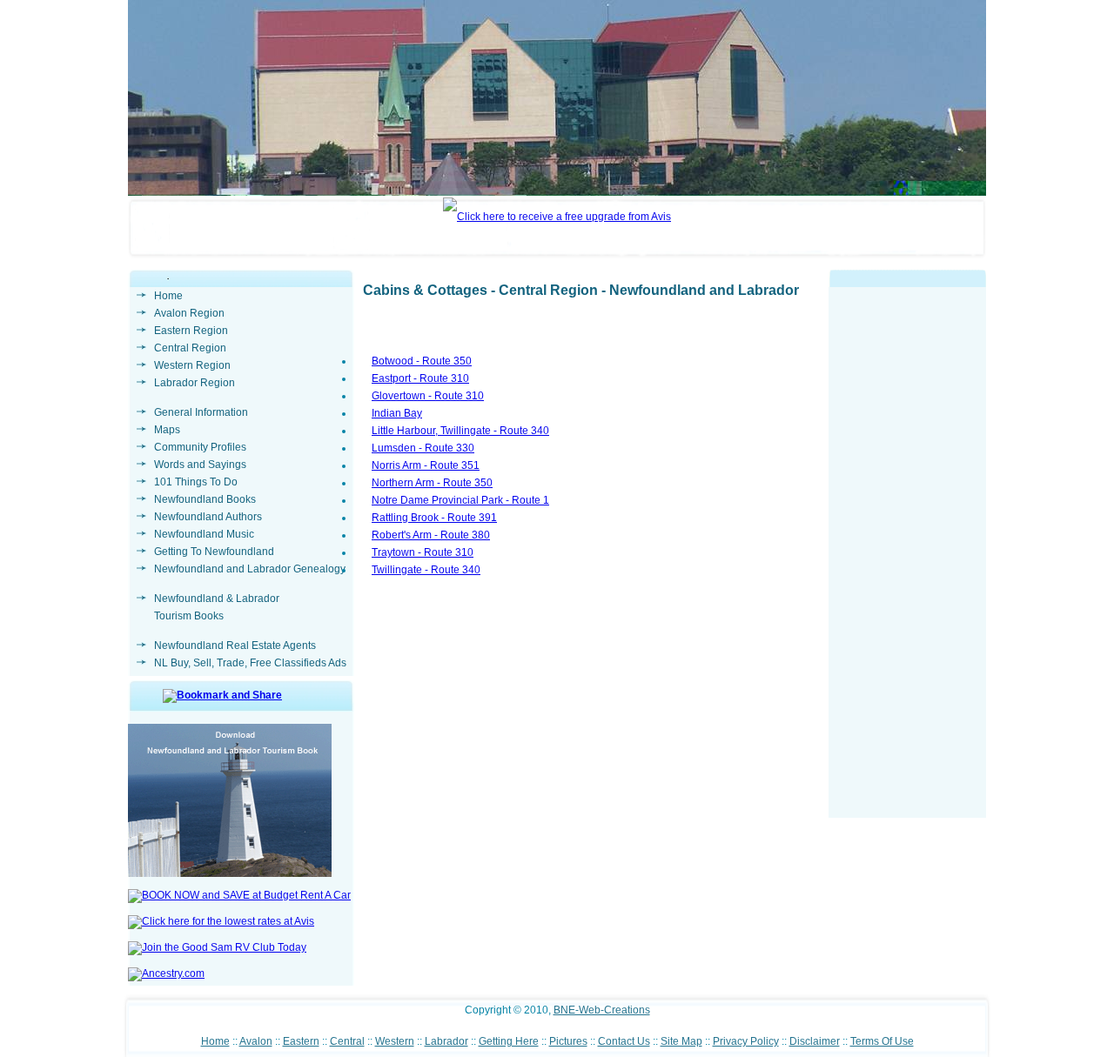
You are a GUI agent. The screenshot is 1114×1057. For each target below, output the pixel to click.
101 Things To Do (196, 482)
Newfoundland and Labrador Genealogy (250, 569)
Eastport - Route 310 (420, 378)
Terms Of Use (882, 1041)
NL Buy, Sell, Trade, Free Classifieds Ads (250, 663)
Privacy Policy (746, 1041)
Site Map (681, 1041)
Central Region (190, 348)
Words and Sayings (200, 464)
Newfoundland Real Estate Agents (235, 645)
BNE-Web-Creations (602, 1010)
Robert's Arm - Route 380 (431, 535)
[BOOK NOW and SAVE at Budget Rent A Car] (239, 895)
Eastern (301, 1041)
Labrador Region (194, 383)
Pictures (568, 1041)
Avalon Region (189, 313)
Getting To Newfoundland (214, 551)
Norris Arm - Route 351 (426, 465)
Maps (167, 430)
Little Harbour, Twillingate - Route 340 (460, 431)
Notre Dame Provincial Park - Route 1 (460, 500)
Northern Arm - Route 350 (432, 483)
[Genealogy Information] (166, 973)
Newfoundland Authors (208, 517)
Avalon (255, 1041)
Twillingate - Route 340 (426, 570)
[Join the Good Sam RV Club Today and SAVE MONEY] (217, 947)
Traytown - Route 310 (422, 552)
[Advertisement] (907, 557)
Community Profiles (200, 447)
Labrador (446, 1041)
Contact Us (624, 1041)
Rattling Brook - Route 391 (434, 518)
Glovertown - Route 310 (428, 396)
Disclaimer (814, 1041)
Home (168, 296)
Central (347, 1041)
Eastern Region (191, 330)
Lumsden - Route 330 (423, 448)
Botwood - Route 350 (422, 361)
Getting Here (509, 1041)
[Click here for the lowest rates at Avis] (221, 921)
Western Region (192, 365)
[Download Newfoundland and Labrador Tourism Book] (230, 873)
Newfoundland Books (205, 499)
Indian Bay (397, 413)
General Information (201, 412)
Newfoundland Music (204, 534)
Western (394, 1041)
